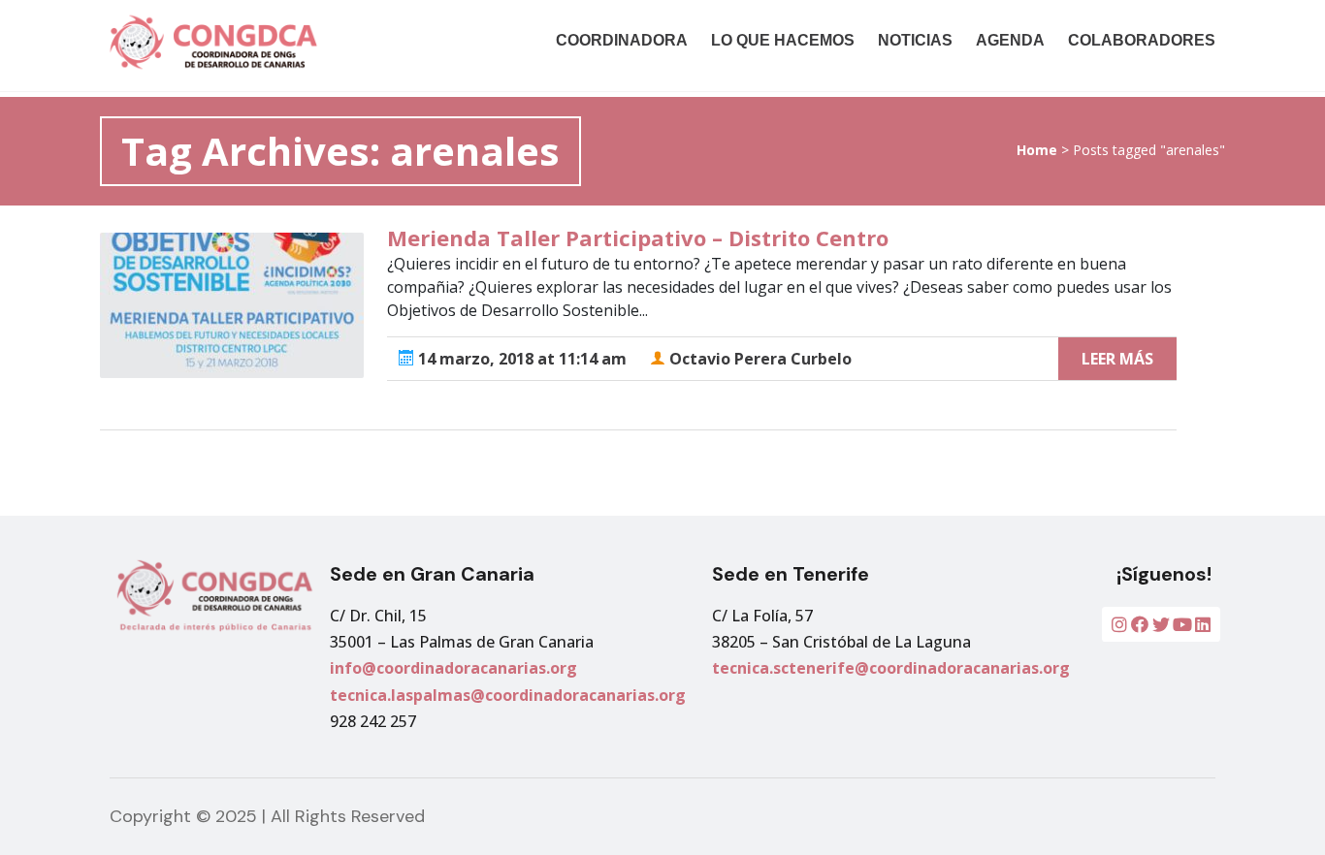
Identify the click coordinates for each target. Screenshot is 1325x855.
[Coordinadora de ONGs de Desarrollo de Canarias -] (268, 42)
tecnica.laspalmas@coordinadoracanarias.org (508, 695)
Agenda (1010, 40)
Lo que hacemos (783, 40)
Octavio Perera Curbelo (758, 358)
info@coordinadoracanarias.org (453, 668)
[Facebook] (1139, 624)
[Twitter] (1161, 624)
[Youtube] (1182, 624)
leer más (1117, 358)
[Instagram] (1119, 624)
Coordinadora (622, 40)
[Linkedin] (1202, 624)
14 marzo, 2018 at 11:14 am (520, 358)
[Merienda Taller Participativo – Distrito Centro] (232, 305)
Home (1037, 150)
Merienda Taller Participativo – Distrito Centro (638, 237)
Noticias (915, 40)
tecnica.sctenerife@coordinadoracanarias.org (891, 668)
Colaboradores (1141, 40)
